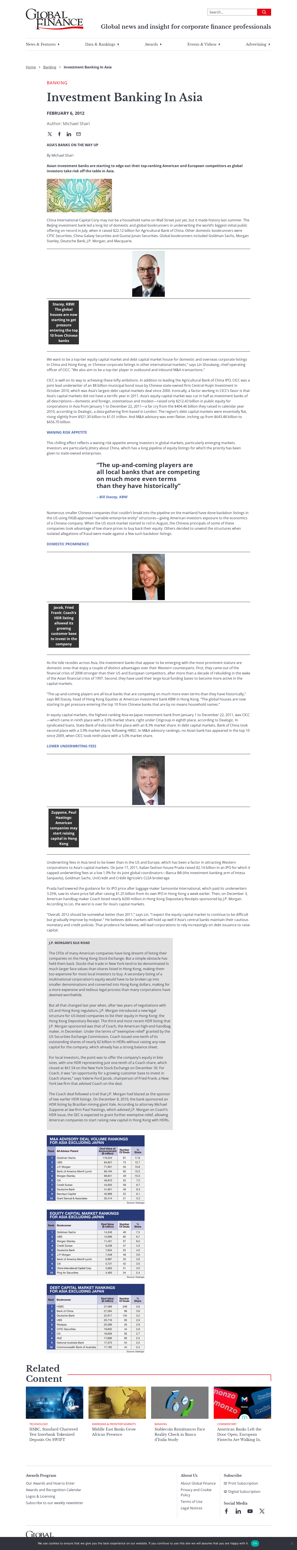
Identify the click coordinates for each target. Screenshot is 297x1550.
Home (31, 67)
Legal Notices (191, 1508)
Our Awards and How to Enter (50, 1483)
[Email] (80, 134)
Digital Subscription (244, 1491)
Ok (255, 1543)
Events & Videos (201, 44)
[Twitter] (51, 134)
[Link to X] (262, 1511)
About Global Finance (198, 1483)
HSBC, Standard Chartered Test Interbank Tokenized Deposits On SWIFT (53, 1434)
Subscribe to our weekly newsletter (54, 1502)
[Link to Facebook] (226, 1511)
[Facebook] (61, 134)
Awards (151, 44)
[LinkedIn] (70, 134)
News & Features (41, 44)
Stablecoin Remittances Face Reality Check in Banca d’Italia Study (180, 1434)
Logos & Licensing (40, 1496)
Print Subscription (243, 1483)
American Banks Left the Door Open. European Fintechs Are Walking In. (239, 1434)
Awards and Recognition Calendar (53, 1489)
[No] (291, 1543)
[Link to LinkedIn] (238, 1511)
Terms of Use (191, 1501)
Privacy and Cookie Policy (196, 1492)
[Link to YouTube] (250, 1511)
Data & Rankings (100, 44)
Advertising (256, 44)
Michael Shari (76, 123)
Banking (49, 67)
